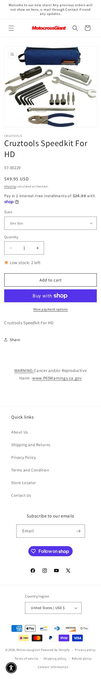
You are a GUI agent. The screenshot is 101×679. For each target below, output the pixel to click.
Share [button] (15, 339)
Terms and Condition (30, 470)
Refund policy (82, 658)
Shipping (10, 186)
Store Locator (23, 482)
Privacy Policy (23, 457)
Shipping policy (55, 658)
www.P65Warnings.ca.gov (57, 378)
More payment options (50, 309)
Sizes (8, 212)
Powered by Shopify (55, 650)
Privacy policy (85, 650)
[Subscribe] (78, 531)
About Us (19, 432)
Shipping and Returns (30, 444)
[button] (11, 28)
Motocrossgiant (28, 650)
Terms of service (26, 658)
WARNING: (24, 370)
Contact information (53, 667)
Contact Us (21, 495)
